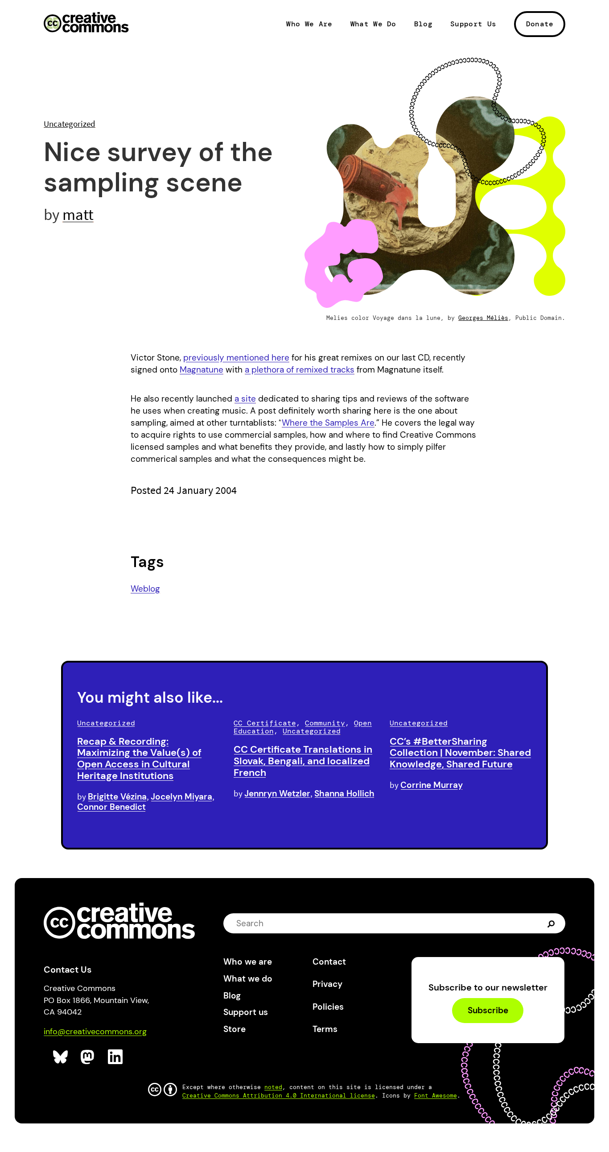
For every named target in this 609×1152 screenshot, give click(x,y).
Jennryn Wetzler (277, 793)
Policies (328, 1006)
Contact (329, 961)
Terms (325, 1029)
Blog (423, 24)
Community (325, 723)
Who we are (247, 961)
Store (234, 1029)
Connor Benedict (111, 806)
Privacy (327, 984)
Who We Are (309, 24)
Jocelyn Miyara (181, 796)
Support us (245, 1012)
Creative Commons (86, 23)
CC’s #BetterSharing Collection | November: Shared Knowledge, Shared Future (460, 753)
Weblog (145, 588)
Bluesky (61, 1057)
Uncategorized (69, 123)
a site (245, 398)
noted (273, 1087)
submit (552, 923)
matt (78, 214)
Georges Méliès (483, 318)
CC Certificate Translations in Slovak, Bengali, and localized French (303, 761)
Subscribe (488, 1010)
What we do (247, 978)
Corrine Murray (431, 785)
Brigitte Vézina (117, 796)
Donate (540, 24)
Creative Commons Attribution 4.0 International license (278, 1095)
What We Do (373, 24)
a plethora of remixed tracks (299, 369)
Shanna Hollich (344, 793)
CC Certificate (265, 723)
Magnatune (201, 369)
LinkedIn (115, 1057)
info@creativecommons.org (95, 1031)
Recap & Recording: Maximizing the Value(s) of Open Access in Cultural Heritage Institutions (139, 758)
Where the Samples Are (328, 422)
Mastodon (88, 1057)
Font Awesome (435, 1095)
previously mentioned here (236, 357)
